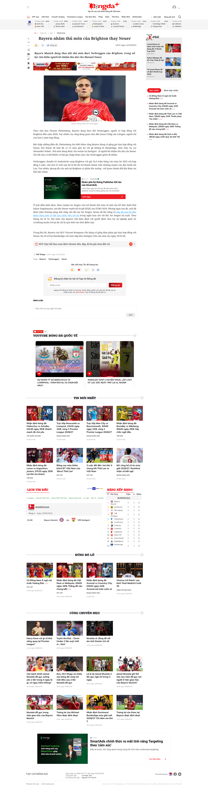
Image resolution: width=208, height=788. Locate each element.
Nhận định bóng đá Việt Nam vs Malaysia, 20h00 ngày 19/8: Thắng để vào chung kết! (69, 584)
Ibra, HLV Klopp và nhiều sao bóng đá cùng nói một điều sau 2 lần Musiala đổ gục (69, 678)
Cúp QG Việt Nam (42, 498)
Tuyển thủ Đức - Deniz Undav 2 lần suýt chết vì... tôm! (68, 641)
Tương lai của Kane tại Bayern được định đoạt (128, 714)
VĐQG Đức (61, 33)
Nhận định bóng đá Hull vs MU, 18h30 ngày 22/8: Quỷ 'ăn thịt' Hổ (164, 136)
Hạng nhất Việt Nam (59, 498)
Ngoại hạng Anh (63, 436)
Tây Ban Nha (90, 17)
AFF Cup (35, 17)
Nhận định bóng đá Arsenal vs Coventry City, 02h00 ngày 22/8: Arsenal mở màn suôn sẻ (99, 584)
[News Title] (28, 63)
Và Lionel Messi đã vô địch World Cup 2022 (154, 71)
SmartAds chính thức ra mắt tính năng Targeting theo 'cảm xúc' (126, 743)
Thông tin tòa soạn (32, 784)
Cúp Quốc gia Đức (34, 436)
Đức (51, 33)
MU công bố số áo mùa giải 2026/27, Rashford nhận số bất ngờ (128, 468)
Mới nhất (157, 17)
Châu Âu (43, 33)
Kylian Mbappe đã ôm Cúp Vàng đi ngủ (155, 59)
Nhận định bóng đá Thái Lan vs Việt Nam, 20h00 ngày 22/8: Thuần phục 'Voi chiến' (165, 116)
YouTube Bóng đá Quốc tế (55, 336)
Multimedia (137, 17)
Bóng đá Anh (169, 17)
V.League (30, 498)
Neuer (64, 259)
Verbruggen (53, 259)
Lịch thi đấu (37, 490)
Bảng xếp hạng (120, 490)
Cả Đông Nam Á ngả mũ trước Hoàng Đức (39, 582)
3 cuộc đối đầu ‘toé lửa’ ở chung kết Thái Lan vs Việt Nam (99, 468)
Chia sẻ (53, 45)
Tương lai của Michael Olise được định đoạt (68, 714)
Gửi (130, 314)
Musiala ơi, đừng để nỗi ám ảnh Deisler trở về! (98, 640)
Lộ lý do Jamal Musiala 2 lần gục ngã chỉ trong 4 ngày (99, 676)
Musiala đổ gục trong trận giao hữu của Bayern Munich (40, 715)
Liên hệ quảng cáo (48, 784)
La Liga (86, 498)
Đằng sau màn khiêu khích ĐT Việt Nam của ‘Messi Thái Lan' (68, 468)
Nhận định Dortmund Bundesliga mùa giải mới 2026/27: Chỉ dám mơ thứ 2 (100, 716)
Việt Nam (45, 17)
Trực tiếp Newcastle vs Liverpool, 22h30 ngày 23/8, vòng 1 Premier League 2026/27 (68, 427)
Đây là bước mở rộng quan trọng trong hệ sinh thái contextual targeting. (124, 749)
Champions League (75, 17)
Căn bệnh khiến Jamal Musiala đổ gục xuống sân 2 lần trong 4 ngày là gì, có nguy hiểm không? (39, 678)
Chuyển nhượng (58, 17)
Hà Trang (40, 254)
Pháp (100, 17)
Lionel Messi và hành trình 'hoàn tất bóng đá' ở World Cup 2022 (155, 47)
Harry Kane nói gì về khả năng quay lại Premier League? (39, 641)
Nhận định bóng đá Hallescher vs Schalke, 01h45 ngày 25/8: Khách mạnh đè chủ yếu (39, 427)
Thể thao (115, 17)
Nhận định (125, 17)
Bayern (42, 259)
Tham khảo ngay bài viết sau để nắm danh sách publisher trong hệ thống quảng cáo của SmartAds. (101, 190)
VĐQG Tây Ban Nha (124, 590)
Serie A (93, 498)
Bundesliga (102, 498)
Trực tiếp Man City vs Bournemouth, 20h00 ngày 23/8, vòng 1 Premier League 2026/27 (99, 427)
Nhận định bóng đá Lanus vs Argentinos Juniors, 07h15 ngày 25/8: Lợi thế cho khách (40, 469)
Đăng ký (115, 285)
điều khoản (80, 292)
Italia (107, 17)
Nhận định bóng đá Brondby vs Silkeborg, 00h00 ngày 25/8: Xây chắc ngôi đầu (128, 427)
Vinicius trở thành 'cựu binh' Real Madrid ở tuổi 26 (129, 583)
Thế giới (120, 436)
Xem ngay (87, 197)
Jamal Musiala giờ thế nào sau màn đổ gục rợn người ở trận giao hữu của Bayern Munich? (129, 678)
